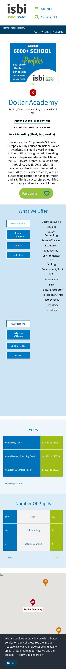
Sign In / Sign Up (41, 32)
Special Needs (18, 345)
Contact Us (57, 32)
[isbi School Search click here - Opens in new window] (33, 45)
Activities (18, 255)
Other (18, 355)
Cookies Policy (34, 654)
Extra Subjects (18, 223)
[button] (58, 631)
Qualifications (18, 323)
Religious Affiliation (18, 335)
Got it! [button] (10, 663)
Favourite (29, 193)
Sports (18, 245)
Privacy (20, 654)
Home (6, 27)
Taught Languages (18, 234)
